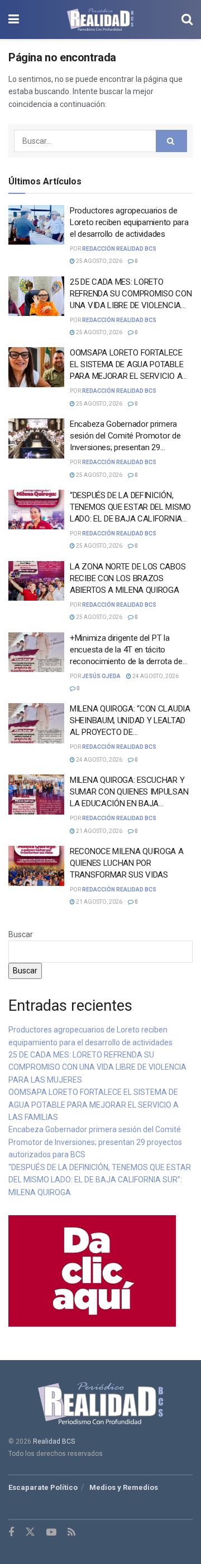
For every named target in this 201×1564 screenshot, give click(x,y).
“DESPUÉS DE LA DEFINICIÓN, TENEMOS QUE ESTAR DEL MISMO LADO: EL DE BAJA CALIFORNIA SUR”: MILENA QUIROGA (99, 1180)
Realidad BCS (54, 1441)
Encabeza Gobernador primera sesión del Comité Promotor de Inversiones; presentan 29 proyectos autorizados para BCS (95, 1142)
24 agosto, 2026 (155, 676)
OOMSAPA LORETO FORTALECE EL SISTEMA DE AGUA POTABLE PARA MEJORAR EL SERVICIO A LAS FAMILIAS (93, 1105)
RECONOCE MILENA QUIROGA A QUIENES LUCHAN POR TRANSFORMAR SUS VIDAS (127, 863)
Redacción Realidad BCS (119, 249)
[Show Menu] (13, 19)
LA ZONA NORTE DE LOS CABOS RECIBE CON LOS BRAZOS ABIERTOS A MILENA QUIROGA (127, 578)
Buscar (20, 934)
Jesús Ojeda (101, 676)
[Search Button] (187, 19)
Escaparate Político (43, 1487)
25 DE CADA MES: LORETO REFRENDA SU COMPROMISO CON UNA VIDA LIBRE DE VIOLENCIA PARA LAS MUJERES (97, 1067)
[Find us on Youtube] (51, 1532)
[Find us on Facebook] (11, 1532)
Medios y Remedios (123, 1487)
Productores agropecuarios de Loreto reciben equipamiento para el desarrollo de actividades (129, 222)
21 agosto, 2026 (98, 831)
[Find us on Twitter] (30, 1532)
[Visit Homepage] (100, 19)
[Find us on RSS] (71, 1532)
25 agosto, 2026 (98, 261)
